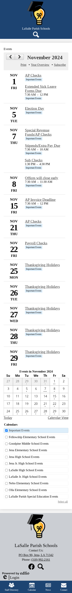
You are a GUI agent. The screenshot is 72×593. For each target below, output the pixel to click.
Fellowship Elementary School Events (32, 437)
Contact (63, 590)
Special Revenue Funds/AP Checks (38, 132)
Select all (63, 501)
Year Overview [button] (40, 64)
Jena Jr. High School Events (26, 463)
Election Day (34, 108)
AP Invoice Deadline (40, 200)
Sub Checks (33, 160)
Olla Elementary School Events (28, 490)
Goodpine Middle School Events (29, 443)
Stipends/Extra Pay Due (42, 146)
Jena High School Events (24, 457)
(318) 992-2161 (40, 559)
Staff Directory (11, 590)
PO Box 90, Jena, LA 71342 (36, 555)
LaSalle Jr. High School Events (28, 476)
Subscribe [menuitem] (60, 64)
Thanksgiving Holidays (42, 265)
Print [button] (23, 64)
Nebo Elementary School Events (28, 483)
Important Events (19, 430)
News (48, 590)
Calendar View (58, 418)
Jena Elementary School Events (28, 450)
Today (8, 418)
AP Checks (33, 75)
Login (10, 577)
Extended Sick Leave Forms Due (40, 88)
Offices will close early (41, 178)
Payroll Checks (36, 243)
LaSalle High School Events (26, 470)
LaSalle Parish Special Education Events (33, 496)
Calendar (32, 590)
